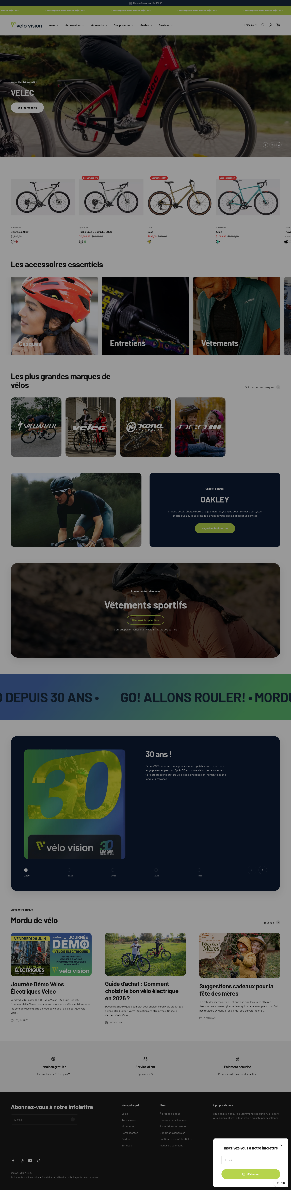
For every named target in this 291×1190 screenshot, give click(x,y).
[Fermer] (281, 1145)
